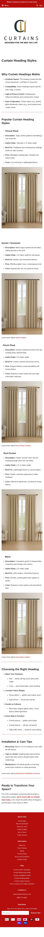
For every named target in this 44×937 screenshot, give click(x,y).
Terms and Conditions (22, 856)
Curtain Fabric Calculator (22, 870)
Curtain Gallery (22, 829)
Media (22, 851)
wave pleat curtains (22, 657)
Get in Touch (22, 832)
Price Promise (22, 848)
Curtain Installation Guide (22, 875)
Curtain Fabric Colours (22, 881)
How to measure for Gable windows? (22, 884)
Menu (6, 5)
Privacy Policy (22, 854)
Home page (22, 821)
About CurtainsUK (22, 824)
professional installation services (27, 773)
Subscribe (36, 913)
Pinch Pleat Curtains (23, 446)
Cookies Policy (22, 859)
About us (22, 845)
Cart (40, 5)
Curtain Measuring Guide (22, 872)
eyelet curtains (20, 338)
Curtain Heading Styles (22, 878)
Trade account (22, 835)
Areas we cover (22, 826)
